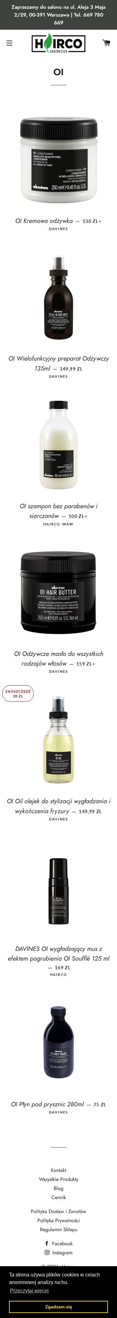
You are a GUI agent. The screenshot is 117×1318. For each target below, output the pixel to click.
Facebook (62, 1243)
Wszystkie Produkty (58, 1179)
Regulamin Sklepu (58, 1229)
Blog (58, 1188)
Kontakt (58, 1170)
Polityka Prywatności (58, 1220)
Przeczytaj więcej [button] (29, 1290)
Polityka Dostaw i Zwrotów (58, 1211)
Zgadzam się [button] (58, 1306)
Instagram (61, 1252)
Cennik (58, 1197)
